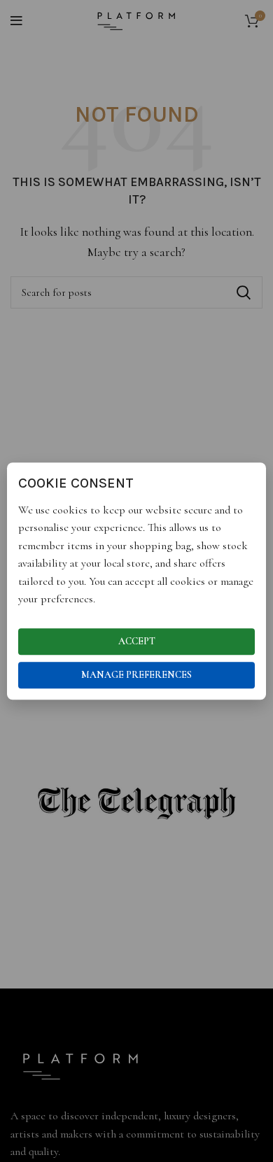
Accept (136, 641)
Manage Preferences (136, 675)
